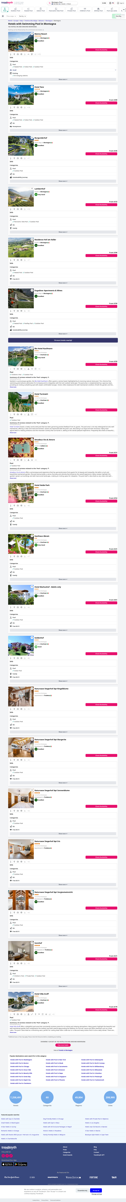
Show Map (118, 16)
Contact (96, 1152)
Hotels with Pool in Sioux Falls (20, 1070)
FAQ (95, 1150)
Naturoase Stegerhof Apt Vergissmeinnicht (54, 892)
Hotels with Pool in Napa (54, 1073)
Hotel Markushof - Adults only (48, 587)
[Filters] (3, 16)
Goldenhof (39, 638)
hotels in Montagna (65, 1050)
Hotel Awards (67, 1155)
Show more (62, 79)
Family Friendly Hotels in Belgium (54, 1135)
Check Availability (101, 50)
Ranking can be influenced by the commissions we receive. (25, 30)
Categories (66, 1152)
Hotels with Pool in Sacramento (56, 1066)
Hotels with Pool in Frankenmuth (92, 1080)
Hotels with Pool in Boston (19, 1063)
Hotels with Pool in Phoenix (55, 1080)
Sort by (21, 16)
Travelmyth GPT (99, 1155)
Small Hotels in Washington (10, 1123)
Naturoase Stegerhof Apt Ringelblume (51, 688)
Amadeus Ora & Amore (45, 439)
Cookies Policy (36, 1200)
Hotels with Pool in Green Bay (20, 1076)
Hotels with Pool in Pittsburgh (91, 1076)
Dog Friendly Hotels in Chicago (53, 1119)
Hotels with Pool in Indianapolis (92, 1060)
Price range (10, 16)
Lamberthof (40, 189)
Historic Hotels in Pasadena (52, 1131)
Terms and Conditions (55, 1200)
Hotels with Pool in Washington (21, 1060)
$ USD (104, 3)
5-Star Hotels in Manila (92, 1131)
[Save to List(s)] (32, 33)
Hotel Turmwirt (41, 394)
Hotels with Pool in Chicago (19, 1066)
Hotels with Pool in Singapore (56, 1076)
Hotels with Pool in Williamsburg (92, 1066)
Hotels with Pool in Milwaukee (91, 1070)
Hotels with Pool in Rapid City (20, 1080)
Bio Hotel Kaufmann (43, 348)
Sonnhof (38, 943)
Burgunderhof (41, 138)
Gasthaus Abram (42, 536)
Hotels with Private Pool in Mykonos (96, 1119)
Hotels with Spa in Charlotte (10, 1119)
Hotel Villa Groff (42, 994)
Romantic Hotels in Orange (10, 1131)
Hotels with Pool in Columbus (91, 1073)
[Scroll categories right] (124, 10)
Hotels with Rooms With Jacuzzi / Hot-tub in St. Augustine (20, 1135)
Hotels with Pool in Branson (55, 1070)
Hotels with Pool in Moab (54, 1063)
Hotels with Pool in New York (56, 1060)
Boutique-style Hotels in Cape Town (96, 1135)
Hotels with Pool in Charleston (20, 1083)
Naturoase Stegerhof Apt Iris (47, 841)
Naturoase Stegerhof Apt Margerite (50, 739)
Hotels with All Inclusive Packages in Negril (57, 1127)
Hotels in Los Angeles (92, 1123)
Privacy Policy (45, 1200)
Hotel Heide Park (42, 485)
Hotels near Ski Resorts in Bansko (96, 1127)
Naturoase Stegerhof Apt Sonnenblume (52, 790)
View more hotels (63, 1045)
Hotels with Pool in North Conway (93, 1063)
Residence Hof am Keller (45, 239)
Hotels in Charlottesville (9, 1139)
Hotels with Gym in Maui (51, 1123)
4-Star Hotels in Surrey (8, 1127)
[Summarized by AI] (20, 379)
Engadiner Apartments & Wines (48, 290)
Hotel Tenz (39, 87)
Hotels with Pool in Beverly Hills (21, 1073)
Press (65, 1150)
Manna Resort (41, 34)
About (65, 1147)
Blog (95, 1147)
